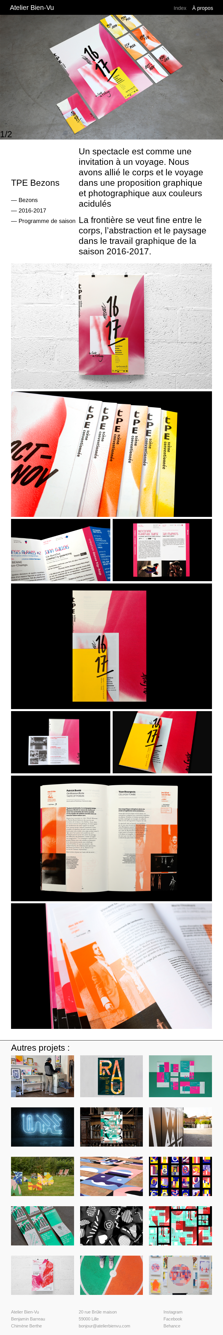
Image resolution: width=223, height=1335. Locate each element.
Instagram (173, 1311)
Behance (171, 1325)
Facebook (172, 1318)
